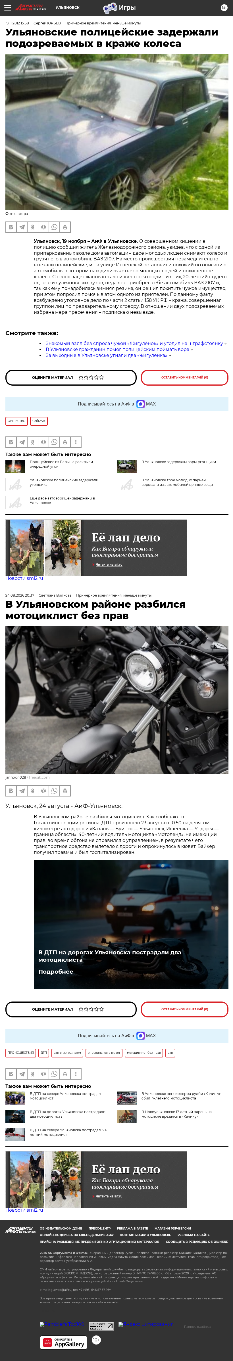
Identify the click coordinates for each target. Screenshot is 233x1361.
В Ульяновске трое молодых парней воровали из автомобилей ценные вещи (177, 482)
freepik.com (39, 777)
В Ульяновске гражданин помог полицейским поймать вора (117, 349)
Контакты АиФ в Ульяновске (145, 1235)
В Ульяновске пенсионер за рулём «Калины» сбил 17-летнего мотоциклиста (181, 1096)
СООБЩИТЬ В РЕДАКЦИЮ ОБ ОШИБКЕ (197, 1242)
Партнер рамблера (197, 1326)
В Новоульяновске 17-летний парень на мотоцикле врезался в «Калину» (177, 1114)
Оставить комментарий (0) (184, 377)
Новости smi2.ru (24, 578)
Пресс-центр (100, 1228)
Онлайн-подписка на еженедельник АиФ (77, 1235)
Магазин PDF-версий (173, 1228)
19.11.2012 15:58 (17, 23)
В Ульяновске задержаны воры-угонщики (179, 462)
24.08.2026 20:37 (19, 595)
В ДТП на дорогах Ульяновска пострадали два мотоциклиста (109, 956)
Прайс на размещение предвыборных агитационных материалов (99, 1242)
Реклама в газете (132, 1228)
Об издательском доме (61, 1228)
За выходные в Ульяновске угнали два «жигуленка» (106, 355)
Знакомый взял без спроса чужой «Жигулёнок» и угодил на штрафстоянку (134, 343)
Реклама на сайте (194, 1235)
